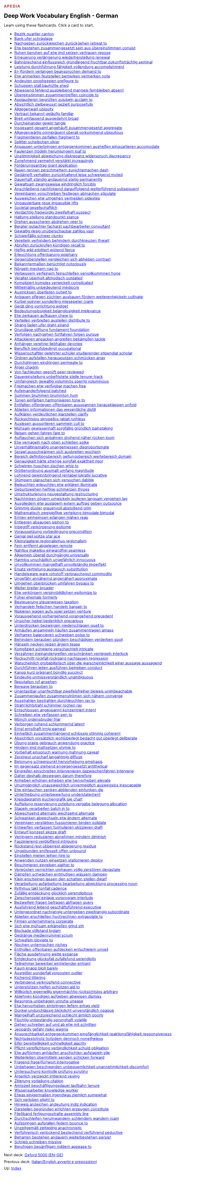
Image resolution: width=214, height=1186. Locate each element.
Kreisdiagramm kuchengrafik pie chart (48, 799)
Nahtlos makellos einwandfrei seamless (50, 550)
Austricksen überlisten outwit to (43, 292)
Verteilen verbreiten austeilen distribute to (52, 320)
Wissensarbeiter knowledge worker (46, 1090)
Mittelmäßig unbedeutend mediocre (46, 287)
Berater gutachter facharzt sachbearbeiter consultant (62, 226)
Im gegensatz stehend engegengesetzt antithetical (60, 766)
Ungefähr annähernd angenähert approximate (55, 578)
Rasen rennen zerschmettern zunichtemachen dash (61, 170)
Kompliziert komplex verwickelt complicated (53, 282)
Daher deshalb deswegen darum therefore (53, 775)
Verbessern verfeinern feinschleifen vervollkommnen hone (67, 273)
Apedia (12, 6)
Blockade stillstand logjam (37, 930)
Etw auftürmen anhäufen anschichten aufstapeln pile (62, 1052)
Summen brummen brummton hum (46, 395)
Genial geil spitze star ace (37, 536)
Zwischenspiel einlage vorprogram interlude (53, 897)
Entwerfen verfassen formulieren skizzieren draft (58, 827)
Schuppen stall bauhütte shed (41, 85)
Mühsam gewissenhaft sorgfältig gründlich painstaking (63, 428)
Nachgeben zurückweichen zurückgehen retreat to (60, 43)
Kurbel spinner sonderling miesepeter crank (53, 301)
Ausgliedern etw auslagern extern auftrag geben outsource (68, 503)
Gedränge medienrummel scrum (43, 935)
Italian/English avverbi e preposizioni (64, 1161)
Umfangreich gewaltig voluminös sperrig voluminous (61, 381)
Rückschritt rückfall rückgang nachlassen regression (61, 658)
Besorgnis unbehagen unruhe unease (48, 1001)
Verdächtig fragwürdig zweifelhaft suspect (52, 212)
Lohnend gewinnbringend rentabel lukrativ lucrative (60, 475)
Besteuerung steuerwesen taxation (46, 602)
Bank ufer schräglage (33, 38)
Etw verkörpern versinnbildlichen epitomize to (55, 592)
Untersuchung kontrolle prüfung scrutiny (51, 1071)
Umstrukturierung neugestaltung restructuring (56, 494)
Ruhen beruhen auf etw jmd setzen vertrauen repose (62, 52)
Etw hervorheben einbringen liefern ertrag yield (56, 1005)
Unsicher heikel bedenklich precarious (48, 620)
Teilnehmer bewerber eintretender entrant (52, 963)
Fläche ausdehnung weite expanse (46, 954)
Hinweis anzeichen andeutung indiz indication (55, 1104)
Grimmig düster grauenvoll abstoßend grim (52, 508)
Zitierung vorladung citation (38, 1081)
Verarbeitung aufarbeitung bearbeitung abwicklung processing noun (76, 883)
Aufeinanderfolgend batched (40, 390)
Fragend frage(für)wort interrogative (46, 1062)
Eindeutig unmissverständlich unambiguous (53, 677)
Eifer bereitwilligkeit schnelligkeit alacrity (50, 1043)
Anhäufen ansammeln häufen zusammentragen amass (64, 630)
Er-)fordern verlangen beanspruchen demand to (57, 71)
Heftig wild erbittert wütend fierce (44, 250)
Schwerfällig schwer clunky (38, 235)
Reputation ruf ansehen (35, 681)
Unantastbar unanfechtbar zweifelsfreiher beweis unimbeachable (73, 691)
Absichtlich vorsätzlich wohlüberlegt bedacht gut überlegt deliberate (75, 738)
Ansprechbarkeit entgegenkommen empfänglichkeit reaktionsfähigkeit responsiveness (93, 1034)
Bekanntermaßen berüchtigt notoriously (50, 264)
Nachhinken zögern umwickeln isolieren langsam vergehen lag (70, 498)
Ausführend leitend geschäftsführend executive (57, 907)
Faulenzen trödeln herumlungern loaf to (50, 151)
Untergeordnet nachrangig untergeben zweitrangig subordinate (71, 912)
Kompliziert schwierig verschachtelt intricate (53, 649)
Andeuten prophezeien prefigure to (46, 81)
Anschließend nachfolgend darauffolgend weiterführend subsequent (76, 188)
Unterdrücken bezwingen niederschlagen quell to (59, 625)
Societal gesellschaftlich (35, 207)
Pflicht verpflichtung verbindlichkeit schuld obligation (61, 1048)
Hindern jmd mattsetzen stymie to (45, 747)
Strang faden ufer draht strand (41, 325)
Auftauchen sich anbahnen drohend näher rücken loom (64, 437)
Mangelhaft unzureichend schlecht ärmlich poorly (58, 1015)
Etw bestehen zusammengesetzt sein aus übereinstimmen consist (74, 48)
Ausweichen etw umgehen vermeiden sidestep (57, 198)
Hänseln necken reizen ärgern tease (47, 644)
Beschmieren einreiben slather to (44, 865)
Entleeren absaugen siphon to (41, 522)
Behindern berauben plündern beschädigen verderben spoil (68, 639)
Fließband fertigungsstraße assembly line (51, 1113)
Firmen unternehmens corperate (43, 921)
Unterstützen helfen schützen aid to (47, 987)
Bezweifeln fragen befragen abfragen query (53, 902)
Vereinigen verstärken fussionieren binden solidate (60, 822)
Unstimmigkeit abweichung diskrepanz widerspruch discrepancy (72, 156)
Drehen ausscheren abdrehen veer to (48, 221)
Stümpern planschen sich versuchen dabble (54, 480)
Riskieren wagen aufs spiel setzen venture (52, 611)
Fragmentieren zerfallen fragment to (47, 137)
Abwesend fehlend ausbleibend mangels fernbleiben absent (69, 90)
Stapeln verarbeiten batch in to (42, 808)
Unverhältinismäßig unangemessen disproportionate (61, 447)
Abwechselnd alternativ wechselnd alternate (54, 813)
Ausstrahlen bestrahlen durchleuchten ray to (54, 700)
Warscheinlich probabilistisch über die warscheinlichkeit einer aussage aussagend (88, 663)
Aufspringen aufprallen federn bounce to (51, 1123)
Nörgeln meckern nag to (36, 268)
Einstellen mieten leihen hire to (42, 855)
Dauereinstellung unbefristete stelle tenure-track (58, 376)
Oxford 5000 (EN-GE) (44, 1155)
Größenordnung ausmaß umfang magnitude (54, 470)
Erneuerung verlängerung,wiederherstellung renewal (62, 57)
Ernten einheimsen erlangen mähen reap (51, 517)
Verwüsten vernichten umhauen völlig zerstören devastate (67, 869)
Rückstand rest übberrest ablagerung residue (55, 846)
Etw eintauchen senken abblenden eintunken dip (58, 789)
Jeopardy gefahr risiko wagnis (41, 1029)
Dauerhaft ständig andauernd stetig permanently (58, 179)
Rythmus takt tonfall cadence (40, 888)
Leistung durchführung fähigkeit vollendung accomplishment (69, 66)
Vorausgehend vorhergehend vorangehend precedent (63, 616)
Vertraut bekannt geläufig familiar (44, 113)
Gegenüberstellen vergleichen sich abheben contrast (62, 259)
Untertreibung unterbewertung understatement (57, 794)
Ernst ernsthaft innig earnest (40, 728)
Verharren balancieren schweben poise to (52, 635)
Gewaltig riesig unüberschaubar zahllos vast (54, 231)
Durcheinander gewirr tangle (40, 123)
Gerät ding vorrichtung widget (41, 306)
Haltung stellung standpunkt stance (46, 217)
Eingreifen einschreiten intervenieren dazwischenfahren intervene (74, 771)
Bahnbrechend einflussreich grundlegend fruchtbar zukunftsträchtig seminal (83, 62)
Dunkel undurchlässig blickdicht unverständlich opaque (64, 1010)
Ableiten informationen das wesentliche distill (55, 409)
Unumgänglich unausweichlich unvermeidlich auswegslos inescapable (77, 785)
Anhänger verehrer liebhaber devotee (48, 343)
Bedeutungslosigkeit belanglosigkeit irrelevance (57, 311)
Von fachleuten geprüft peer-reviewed (49, 372)
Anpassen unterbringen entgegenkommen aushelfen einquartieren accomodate (86, 146)
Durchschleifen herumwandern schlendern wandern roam (66, 1118)
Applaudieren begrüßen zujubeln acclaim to (53, 99)
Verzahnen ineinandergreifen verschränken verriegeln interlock (71, 653)
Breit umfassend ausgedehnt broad (46, 118)
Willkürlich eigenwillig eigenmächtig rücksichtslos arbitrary (66, 991)
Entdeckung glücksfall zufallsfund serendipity (55, 958)
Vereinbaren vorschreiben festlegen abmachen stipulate (65, 193)
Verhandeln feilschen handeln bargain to (50, 606)
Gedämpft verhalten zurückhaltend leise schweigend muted (68, 174)
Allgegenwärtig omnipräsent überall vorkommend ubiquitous (68, 132)
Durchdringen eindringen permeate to (48, 362)
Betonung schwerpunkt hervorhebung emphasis (58, 761)
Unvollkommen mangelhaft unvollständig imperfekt (60, 564)
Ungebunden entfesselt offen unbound (50, 850)
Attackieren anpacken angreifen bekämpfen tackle (59, 339)
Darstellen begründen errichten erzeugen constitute (61, 1109)
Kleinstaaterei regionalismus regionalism (50, 541)
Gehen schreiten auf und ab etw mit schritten (55, 1024)
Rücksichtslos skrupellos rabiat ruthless (49, 419)
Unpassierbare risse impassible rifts (46, 203)
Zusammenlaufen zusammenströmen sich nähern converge (68, 696)
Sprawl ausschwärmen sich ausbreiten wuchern (57, 451)
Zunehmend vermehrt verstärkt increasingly (53, 160)
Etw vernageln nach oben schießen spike (51, 442)
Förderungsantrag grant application (46, 165)
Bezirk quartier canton (34, 34)
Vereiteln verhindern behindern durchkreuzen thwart (61, 240)
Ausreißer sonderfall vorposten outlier (48, 973)
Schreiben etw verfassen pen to (43, 714)
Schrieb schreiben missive (38, 1142)
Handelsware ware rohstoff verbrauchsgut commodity (63, 573)
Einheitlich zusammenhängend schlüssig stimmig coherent (67, 733)
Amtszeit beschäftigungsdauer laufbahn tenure (57, 1085)
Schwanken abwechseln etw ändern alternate (55, 818)
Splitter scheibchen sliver (37, 142)
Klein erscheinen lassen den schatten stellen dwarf (60, 879)
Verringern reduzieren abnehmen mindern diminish (60, 836)
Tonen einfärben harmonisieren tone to (49, 400)
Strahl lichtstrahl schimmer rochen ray (48, 705)
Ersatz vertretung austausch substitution (51, 569)
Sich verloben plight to (34, 1099)
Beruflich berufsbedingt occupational (47, 348)
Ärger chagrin (26, 367)
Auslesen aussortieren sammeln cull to (49, 423)
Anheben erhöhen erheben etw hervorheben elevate (62, 780)
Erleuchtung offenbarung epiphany (46, 254)
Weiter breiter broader (34, 588)
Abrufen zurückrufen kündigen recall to (49, 245)
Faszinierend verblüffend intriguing (45, 841)
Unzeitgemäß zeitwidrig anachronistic (48, 1127)
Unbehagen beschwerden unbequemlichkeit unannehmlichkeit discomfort (81, 1066)
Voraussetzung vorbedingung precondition (53, 531)
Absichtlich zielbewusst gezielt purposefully (53, 104)
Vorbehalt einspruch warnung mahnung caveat (56, 752)
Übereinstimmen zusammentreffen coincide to (56, 95)
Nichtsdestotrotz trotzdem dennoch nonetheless (58, 1038)
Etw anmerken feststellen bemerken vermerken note (62, 76)
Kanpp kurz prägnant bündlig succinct (48, 672)
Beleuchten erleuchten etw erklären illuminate (55, 484)
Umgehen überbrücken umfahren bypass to (54, 583)
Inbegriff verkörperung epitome (42, 527)
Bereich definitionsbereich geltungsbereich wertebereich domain (73, 456)
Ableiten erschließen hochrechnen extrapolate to (58, 916)
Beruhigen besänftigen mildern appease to (53, 1146)
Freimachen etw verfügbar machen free (50, 386)
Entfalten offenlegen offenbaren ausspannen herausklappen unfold (75, 404)
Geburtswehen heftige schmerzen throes (52, 489)
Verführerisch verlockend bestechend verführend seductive (68, 1132)
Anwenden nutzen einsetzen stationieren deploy (58, 860)
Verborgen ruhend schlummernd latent (49, 724)
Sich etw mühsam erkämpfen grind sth (49, 926)
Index (16, 1168)
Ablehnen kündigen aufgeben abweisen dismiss (58, 996)
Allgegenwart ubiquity (34, 109)
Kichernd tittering (29, 977)
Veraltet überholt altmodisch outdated (48, 278)
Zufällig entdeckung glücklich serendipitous (53, 893)
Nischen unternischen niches (40, 944)
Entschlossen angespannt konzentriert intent (55, 710)
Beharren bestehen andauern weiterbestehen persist (62, 1137)
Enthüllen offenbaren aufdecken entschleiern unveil (61, 949)
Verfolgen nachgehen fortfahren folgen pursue (56, 334)
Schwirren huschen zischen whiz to (46, 465)
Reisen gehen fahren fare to (39, 433)
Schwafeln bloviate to (33, 940)
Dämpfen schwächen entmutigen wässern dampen (60, 874)
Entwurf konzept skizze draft (40, 832)
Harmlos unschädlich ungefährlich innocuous (55, 559)
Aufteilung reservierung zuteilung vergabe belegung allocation (70, 804)
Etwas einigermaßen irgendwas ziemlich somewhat (60, 1095)
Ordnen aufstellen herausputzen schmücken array (59, 358)
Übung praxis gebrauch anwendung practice (54, 743)
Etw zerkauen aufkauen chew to (43, 315)
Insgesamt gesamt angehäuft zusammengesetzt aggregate (68, 127)
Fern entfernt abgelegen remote (43, 545)
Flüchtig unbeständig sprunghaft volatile (50, 1020)
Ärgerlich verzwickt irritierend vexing (47, 1076)
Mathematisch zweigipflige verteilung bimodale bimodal (64, 512)
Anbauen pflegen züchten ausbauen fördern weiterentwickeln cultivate (78, 296)
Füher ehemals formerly (35, 597)
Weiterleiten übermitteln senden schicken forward (59, 1057)
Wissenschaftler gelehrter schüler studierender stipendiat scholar (73, 353)
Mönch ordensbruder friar (37, 719)
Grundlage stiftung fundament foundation (52, 329)
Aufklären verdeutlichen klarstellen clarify (51, 414)
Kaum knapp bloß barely (36, 968)
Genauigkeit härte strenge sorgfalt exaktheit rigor (58, 461)
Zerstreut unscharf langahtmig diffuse (48, 757)
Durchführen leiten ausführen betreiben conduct (58, 667)
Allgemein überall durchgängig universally (51, 555)
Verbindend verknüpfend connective (47, 982)
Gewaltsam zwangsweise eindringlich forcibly (55, 184)
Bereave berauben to (33, 686)
